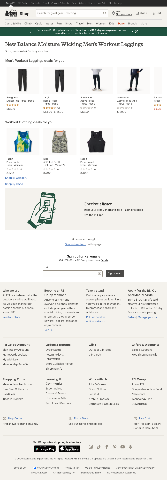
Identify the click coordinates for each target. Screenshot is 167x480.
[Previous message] (30, 32)
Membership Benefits (15, 364)
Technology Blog (142, 398)
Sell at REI (94, 394)
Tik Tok (99, 447)
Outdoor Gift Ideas (100, 349)
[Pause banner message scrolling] (136, 32)
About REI (138, 384)
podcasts (130, 447)
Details (104, 260)
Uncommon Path (56, 398)
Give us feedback (75, 244)
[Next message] (132, 32)
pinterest (114, 447)
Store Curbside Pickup (59, 363)
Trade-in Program (13, 398)
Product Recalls (39, 472)
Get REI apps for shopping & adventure (57, 442)
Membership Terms (91, 472)
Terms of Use (20, 467)
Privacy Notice (72, 467)
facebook (106, 447)
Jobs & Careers (97, 384)
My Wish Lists (11, 359)
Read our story (11, 317)
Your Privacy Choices (47, 467)
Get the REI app (93, 214)
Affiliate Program (99, 398)
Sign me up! (115, 273)
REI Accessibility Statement (121, 472)
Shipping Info (54, 368)
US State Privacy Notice (97, 467)
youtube (122, 447)
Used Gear (9, 394)
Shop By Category (16, 177)
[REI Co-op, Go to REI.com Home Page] (11, 13)
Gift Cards (95, 354)
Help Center (15, 418)
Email (45, 267)
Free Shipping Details (144, 354)
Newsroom (138, 394)
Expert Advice (54, 388)
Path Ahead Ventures (58, 403)
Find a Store (81, 418)
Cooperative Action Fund (147, 389)
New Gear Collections (15, 389)
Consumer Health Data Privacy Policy (135, 467)
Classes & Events (56, 393)
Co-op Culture (97, 389)
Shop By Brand (14, 183)
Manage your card (148, 317)
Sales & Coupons (142, 349)
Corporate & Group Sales (104, 403)
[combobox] (72, 13)
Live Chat (144, 418)
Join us (48, 329)
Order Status (53, 349)
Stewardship (139, 403)
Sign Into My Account (16, 349)
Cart (159, 13)
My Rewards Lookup (15, 354)
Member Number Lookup (18, 384)
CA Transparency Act (64, 472)
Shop (24, 13)
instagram (91, 447)
